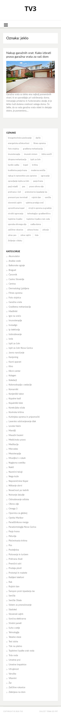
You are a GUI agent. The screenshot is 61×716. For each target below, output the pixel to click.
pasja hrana (38, 181)
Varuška (12, 674)
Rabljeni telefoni (16, 577)
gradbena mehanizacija (33, 149)
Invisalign (13, 325)
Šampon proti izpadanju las (22, 591)
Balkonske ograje (17, 265)
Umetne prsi (14, 660)
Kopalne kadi (15, 399)
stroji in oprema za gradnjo (40, 208)
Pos (10, 545)
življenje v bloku (15, 241)
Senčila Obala (15, 600)
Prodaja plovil (15, 568)
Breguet (12, 270)
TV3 (30, 8)
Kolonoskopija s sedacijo (20, 385)
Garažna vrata (15, 302)
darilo (38, 138)
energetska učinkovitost (18, 143)
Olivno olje (14, 504)
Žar (10, 683)
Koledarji (13, 380)
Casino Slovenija (16, 279)
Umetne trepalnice (17, 665)
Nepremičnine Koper (18, 481)
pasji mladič (13, 187)
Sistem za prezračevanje (20, 605)
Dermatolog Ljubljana (19, 288)
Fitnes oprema (15, 293)
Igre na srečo (15, 316)
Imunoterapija (15, 321)
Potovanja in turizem (18, 555)
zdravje (45, 230)
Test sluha (13, 642)
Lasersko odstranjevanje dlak (22, 421)
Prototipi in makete (18, 573)
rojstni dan (36, 198)
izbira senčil (46, 154)
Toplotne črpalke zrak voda (21, 651)
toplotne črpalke (15, 219)
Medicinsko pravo (17, 440)
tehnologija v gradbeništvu (39, 214)
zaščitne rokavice (15, 230)
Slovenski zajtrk (16, 614)
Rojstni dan (14, 587)
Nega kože (14, 476)
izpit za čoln (35, 160)
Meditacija (13, 444)
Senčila (12, 596)
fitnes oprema (39, 143)
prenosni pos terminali (18, 198)
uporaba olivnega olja (17, 224)
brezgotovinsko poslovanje (20, 138)
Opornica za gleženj (18, 513)
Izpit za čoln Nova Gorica (21, 348)
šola (36, 235)
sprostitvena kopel (16, 208)
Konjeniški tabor (16, 394)
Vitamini (12, 678)
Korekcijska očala (17, 408)
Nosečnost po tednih (19, 490)
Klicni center (14, 371)
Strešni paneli (15, 623)
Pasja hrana (14, 532)
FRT (56, 711)
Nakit (11, 467)
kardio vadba (13, 165)
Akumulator (14, 256)
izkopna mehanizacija (17, 160)
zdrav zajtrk (25, 235)
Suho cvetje (14, 628)
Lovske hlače (15, 426)
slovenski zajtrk (15, 203)
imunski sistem (30, 154)
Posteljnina (14, 550)
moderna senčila (38, 170)
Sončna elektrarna (17, 619)
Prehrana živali (15, 559)
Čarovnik (13, 275)
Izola (11, 339)
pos (23, 187)
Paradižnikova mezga (18, 522)
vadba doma (35, 224)
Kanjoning (13, 357)
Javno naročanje (16, 353)
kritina (35, 165)
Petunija (12, 536)
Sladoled (13, 610)
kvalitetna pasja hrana (17, 170)
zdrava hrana (32, 230)
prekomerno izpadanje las (36, 192)
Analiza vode (15, 261)
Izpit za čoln (14, 344)
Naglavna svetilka (17, 463)
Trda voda (13, 655)
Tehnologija (14, 632)
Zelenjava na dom (17, 692)
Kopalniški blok (16, 403)
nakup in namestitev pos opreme (22, 176)
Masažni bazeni (16, 435)
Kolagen (12, 376)
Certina (12, 284)
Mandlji (12, 431)
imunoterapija (14, 154)
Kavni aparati (15, 362)
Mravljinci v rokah (17, 458)
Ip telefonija (14, 330)
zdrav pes (12, 235)
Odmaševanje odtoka (19, 499)
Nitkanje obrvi (15, 486)
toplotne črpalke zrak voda (38, 219)
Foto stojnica (15, 298)
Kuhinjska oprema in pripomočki (24, 417)
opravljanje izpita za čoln (18, 181)
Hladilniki (13, 311)
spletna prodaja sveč (35, 203)
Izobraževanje (15, 334)
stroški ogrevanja (15, 214)
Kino (11, 366)
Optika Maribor (16, 518)
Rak (10, 582)
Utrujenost (14, 669)
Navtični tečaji (15, 472)
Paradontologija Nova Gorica (22, 527)
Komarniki (13, 389)
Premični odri (15, 564)
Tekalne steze (15, 637)
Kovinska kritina (16, 412)
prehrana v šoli (14, 192)
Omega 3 (13, 509)
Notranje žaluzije (16, 495)
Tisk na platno (15, 646)
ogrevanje (45, 176)
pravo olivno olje (36, 187)
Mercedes (13, 449)
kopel (25, 165)
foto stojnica (13, 149)
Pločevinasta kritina (18, 541)
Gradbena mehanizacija (20, 307)
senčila (48, 198)
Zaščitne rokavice (17, 687)
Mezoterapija (15, 454)
